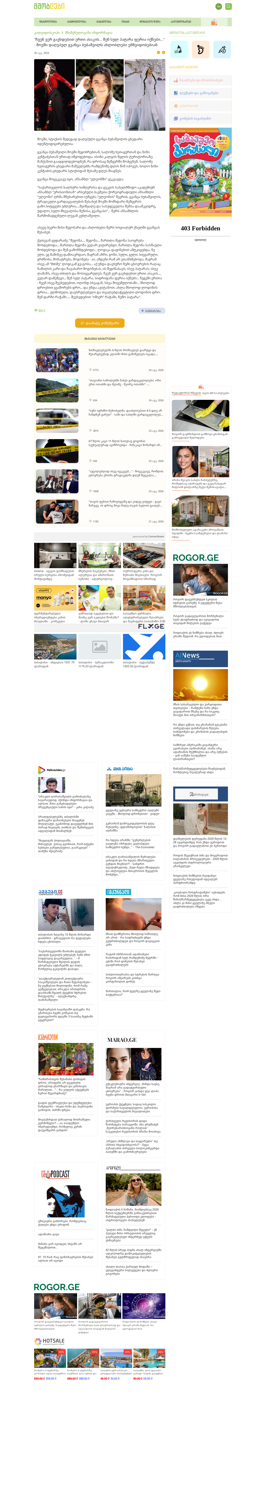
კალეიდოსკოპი (47, 32)
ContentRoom (148, 536)
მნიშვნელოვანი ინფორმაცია (88, 32)
